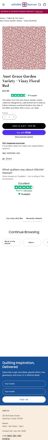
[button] (39, 4)
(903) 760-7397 (14, 435)
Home (2, 18)
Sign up (24, 399)
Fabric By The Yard (14, 18)
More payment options (24, 137)
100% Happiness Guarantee (13, 143)
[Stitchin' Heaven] (24, 4)
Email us (6, 438)
